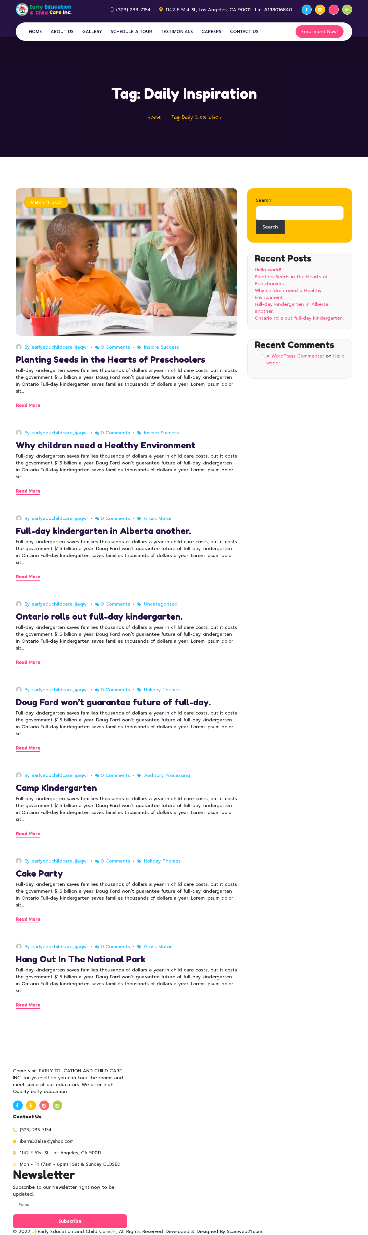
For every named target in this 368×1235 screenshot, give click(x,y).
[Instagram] (320, 10)
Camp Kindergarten (56, 788)
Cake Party (39, 873)
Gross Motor (158, 518)
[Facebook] (307, 10)
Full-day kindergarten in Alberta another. (103, 531)
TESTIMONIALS (177, 31)
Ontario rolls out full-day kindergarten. (99, 616)
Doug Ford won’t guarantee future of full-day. (113, 702)
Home (154, 117)
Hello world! (268, 269)
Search (263, 200)
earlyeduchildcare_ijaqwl (59, 347)
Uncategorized (161, 604)
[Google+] (347, 10)
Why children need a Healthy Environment (105, 445)
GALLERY (92, 31)
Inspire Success (161, 347)
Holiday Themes (162, 689)
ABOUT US (62, 31)
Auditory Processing (167, 775)
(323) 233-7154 (133, 9)
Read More (28, 405)
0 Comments (115, 347)
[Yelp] (334, 10)
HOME (35, 31)
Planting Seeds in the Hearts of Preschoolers (110, 359)
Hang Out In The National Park (80, 959)
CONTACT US (244, 31)
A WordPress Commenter (295, 356)
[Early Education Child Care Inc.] (44, 9)
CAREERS (211, 31)
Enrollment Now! (319, 31)
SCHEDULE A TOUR (131, 31)
